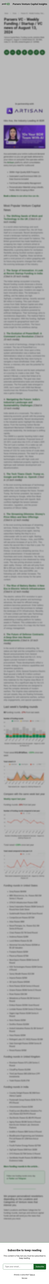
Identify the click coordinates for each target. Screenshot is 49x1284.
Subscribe (40, 1266)
